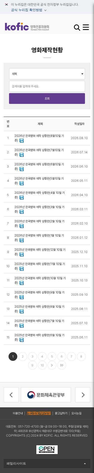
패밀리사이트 (16, 463)
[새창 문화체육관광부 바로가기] (46, 394)
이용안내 (18, 413)
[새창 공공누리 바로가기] (47, 449)
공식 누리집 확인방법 (23, 10)
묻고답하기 (61, 413)
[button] (11, 394)
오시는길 (76, 413)
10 (42, 365)
